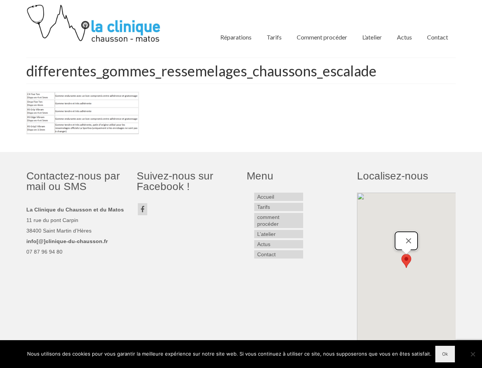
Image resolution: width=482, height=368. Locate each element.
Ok (445, 354)
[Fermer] (409, 241)
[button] (406, 261)
